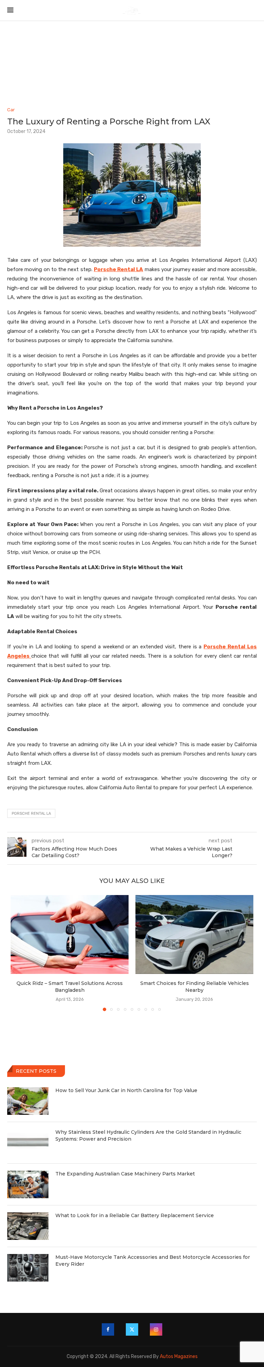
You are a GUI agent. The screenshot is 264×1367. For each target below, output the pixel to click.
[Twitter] (132, 1329)
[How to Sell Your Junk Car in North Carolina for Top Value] (27, 1101)
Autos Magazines (179, 1356)
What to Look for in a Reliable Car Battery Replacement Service (134, 1215)
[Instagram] (156, 1329)
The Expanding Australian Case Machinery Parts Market (125, 1174)
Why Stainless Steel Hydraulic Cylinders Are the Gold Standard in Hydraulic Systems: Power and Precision (148, 1135)
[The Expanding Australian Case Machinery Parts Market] (27, 1184)
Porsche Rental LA (31, 813)
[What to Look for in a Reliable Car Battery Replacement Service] (27, 1226)
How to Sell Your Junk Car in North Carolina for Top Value (126, 1090)
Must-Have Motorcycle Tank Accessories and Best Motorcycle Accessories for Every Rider (152, 1260)
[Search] (253, 10)
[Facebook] (108, 1329)
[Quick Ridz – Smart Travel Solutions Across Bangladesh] (70, 934)
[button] (20, 952)
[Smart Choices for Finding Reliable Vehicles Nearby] (194, 934)
